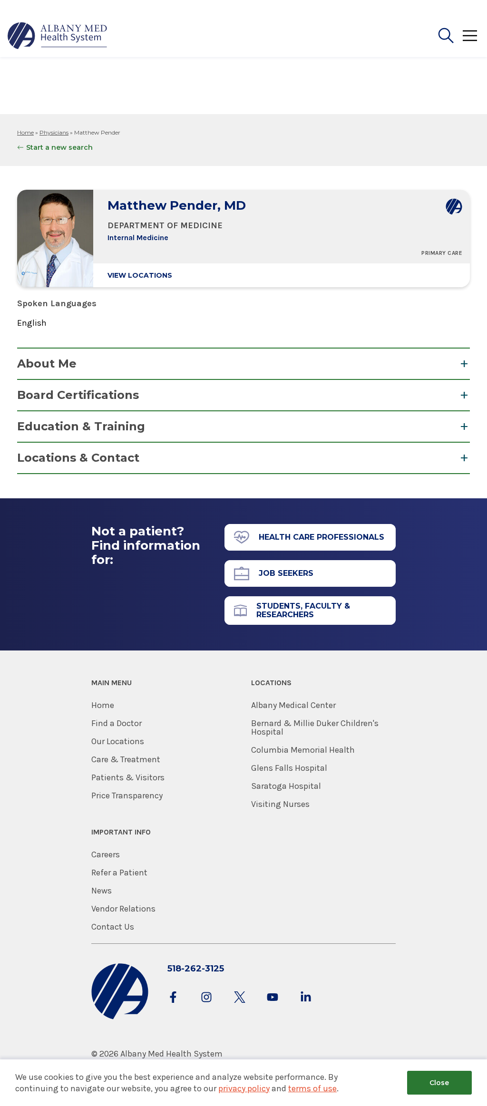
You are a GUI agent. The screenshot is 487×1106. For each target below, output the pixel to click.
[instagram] (206, 1006)
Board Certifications (78, 395)
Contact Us (112, 926)
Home (25, 132)
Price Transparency (127, 795)
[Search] (446, 35)
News (101, 890)
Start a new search (59, 147)
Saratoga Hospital (286, 786)
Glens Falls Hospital (289, 768)
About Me (47, 363)
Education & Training (81, 426)
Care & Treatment (125, 759)
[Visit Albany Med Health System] (119, 1017)
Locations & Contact (78, 458)
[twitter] (239, 1006)
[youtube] (272, 1006)
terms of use (312, 1088)
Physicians (53, 132)
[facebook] (173, 1006)
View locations (139, 275)
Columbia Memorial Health (303, 750)
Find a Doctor (116, 723)
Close (439, 1082)
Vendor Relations (123, 908)
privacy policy (244, 1088)
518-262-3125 (195, 968)
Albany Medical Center (293, 705)
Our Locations (117, 741)
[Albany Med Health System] (57, 35)
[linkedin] (306, 1006)
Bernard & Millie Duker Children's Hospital (315, 727)
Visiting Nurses (280, 804)
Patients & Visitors (128, 777)
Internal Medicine (137, 237)
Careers (105, 854)
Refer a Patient (119, 872)
